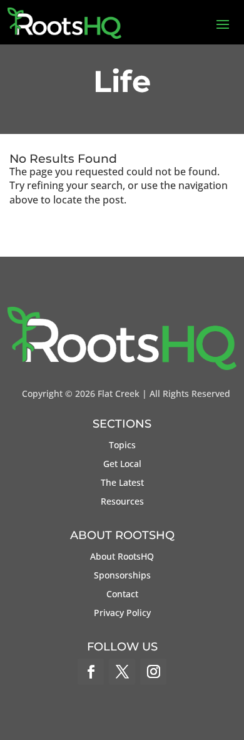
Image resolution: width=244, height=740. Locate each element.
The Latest (122, 483)
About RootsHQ (122, 557)
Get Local (122, 465)
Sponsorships (122, 576)
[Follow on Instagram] (153, 672)
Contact (122, 595)
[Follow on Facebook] (91, 672)
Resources (122, 502)
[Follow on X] (122, 672)
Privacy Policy (122, 614)
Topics (122, 446)
